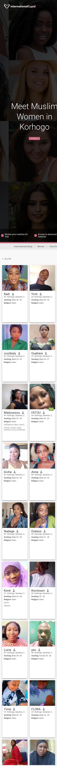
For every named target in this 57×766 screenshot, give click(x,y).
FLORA (36, 709)
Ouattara (37, 353)
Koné (7, 590)
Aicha (8, 472)
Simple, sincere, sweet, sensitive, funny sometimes (14, 429)
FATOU (36, 412)
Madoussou (12, 412)
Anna (34, 472)
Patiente (7, 606)
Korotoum (38, 590)
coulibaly (10, 353)
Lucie (7, 650)
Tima (7, 709)
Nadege (9, 531)
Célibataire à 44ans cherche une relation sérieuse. (15, 425)
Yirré (34, 294)
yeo (33, 650)
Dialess (36, 531)
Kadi (7, 294)
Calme (6, 603)
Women (40, 246)
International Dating (23, 246)
